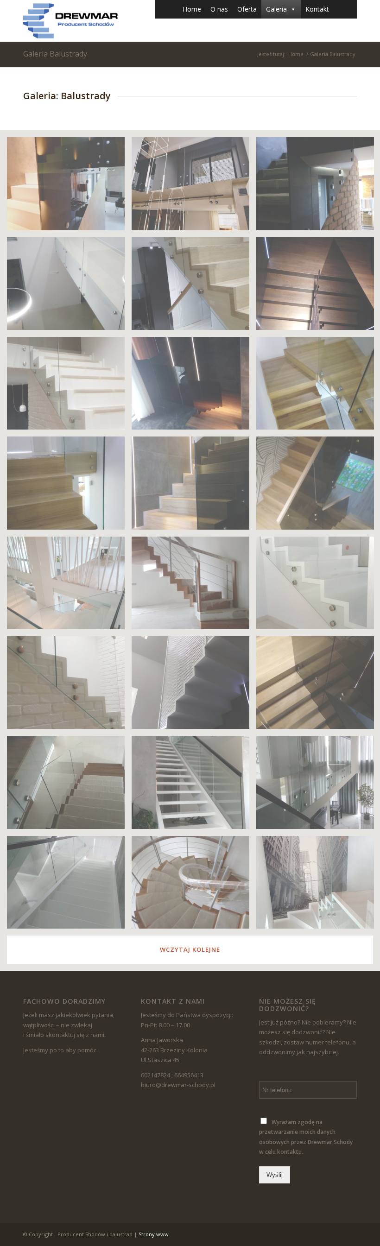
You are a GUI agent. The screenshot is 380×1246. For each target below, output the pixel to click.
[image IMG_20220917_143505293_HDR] (69, 187)
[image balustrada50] (194, 686)
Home (192, 9)
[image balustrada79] (194, 586)
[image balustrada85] (69, 287)
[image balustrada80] (194, 886)
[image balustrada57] (69, 386)
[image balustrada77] (194, 785)
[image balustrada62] (69, 785)
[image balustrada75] (69, 886)
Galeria (276, 9)
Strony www (154, 1234)
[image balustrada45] (194, 287)
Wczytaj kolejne (190, 949)
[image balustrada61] (194, 386)
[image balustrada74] (194, 486)
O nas (219, 9)
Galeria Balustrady (55, 54)
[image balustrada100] (69, 586)
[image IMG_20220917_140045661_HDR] (194, 187)
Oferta (247, 9)
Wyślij (274, 1174)
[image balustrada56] (69, 686)
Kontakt (317, 9)
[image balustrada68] (69, 486)
